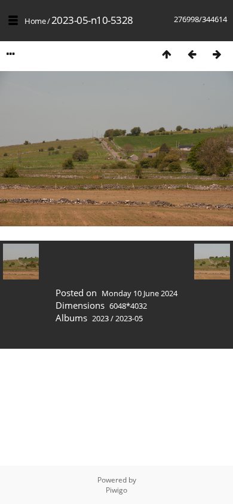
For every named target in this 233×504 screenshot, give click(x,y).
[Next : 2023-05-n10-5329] (216, 54)
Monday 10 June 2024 (139, 293)
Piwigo (116, 490)
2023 (100, 318)
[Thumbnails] (166, 54)
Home (34, 21)
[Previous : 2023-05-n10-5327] (191, 54)
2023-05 (129, 318)
